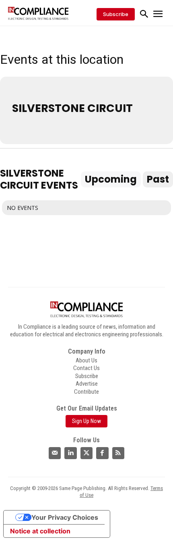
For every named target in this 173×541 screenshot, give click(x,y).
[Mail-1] (55, 453)
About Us (86, 360)
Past (158, 179)
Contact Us (86, 368)
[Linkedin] (70, 453)
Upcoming (111, 179)
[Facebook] (102, 453)
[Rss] (118, 453)
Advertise (87, 383)
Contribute (86, 391)
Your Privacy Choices (64, 517)
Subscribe (86, 376)
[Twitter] (86, 453)
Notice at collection (40, 531)
